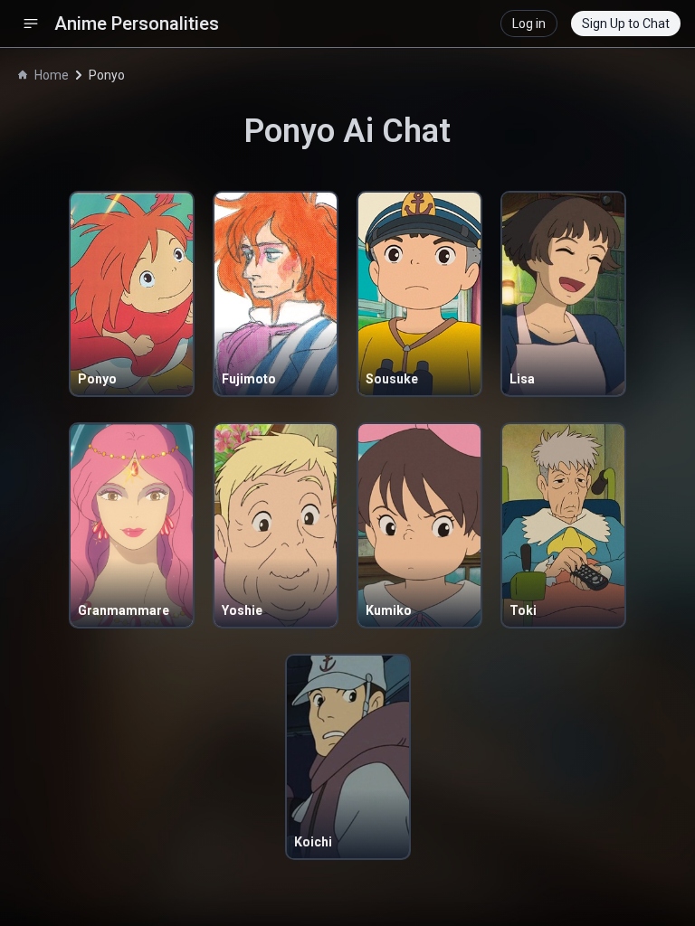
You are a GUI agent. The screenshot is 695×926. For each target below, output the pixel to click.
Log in (529, 23)
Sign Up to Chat (626, 23)
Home (51, 75)
